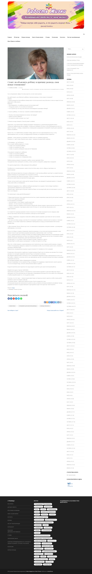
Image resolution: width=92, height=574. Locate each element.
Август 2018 (70, 385)
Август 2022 (70, 230)
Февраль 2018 (70, 405)
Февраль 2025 (70, 134)
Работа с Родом (60, 89)
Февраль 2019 (70, 365)
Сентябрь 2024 (70, 151)
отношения (46, 530)
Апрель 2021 (70, 283)
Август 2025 (70, 118)
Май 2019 (69, 355)
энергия (47, 564)
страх (43, 556)
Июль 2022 (69, 233)
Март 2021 (69, 286)
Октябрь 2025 (70, 115)
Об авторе (16, 37)
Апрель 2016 (70, 431)
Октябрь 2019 (70, 339)
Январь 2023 (70, 214)
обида (37, 530)
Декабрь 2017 (70, 411)
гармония (52, 509)
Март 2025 (69, 131)
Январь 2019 (70, 369)
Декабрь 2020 (70, 296)
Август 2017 (70, 425)
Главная (10, 37)
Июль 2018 (69, 388)
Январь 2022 (70, 253)
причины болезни (47, 543)
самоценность (38, 553)
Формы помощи (25, 37)
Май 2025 (69, 124)
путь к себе (47, 546)
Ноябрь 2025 (70, 111)
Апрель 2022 (70, 243)
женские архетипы (39, 519)
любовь (38, 528)
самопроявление (49, 551)
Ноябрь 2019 (70, 336)
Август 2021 (70, 270)
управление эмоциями (41, 559)
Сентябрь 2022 (70, 227)
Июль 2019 (69, 349)
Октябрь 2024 (70, 148)
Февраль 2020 (70, 326)
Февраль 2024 (70, 171)
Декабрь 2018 (70, 372)
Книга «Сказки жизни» (37, 37)
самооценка (37, 551)
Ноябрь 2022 (70, 220)
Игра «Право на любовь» (14, 41)
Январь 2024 (70, 174)
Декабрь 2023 (70, 177)
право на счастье (51, 540)
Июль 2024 (69, 157)
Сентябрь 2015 (70, 448)
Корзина (10, 520)
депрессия (44, 514)
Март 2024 (69, 167)
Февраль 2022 (70, 250)
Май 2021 (69, 280)
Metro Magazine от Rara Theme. (34, 571)
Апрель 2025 (70, 128)
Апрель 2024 (70, 164)
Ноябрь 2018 (70, 375)
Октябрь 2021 (70, 263)
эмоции (38, 564)
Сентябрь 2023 (70, 187)
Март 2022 (69, 247)
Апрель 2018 (70, 398)
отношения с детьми (38, 89)
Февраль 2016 (70, 438)
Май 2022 (69, 240)
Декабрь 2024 (70, 141)
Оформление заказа (13, 538)
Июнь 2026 (69, 88)
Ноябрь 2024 (70, 144)
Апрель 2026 (70, 95)
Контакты (62, 37)
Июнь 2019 (69, 352)
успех (52, 559)
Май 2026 (69, 92)
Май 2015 (69, 458)
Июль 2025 (69, 121)
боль (36, 509)
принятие (37, 543)
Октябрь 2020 (70, 303)
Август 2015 (70, 451)
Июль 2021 (69, 273)
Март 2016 (69, 435)
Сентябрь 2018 (70, 382)
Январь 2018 (70, 408)
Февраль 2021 (70, 289)
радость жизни (49, 548)
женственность (51, 519)
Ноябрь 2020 (70, 299)
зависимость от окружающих (43, 522)
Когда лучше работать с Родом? (55, 310)
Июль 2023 (69, 194)
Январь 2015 (70, 468)
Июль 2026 (69, 85)
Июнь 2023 (69, 197)
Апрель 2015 (70, 461)
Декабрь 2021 (70, 256)
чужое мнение (49, 561)
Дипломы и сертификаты (14, 531)
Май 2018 (69, 395)
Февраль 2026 (70, 101)
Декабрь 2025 (70, 108)
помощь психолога (44, 305)
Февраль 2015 (70, 464)
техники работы (52, 556)
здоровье (37, 525)
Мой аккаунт (11, 526)
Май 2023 (69, 200)
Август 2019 (70, 346)
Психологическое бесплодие (74, 57)
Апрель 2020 (70, 319)
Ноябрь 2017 (70, 415)
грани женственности (48, 512)
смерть (36, 556)
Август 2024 (70, 154)
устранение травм (39, 561)
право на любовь (40, 540)
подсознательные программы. (42, 535)
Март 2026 (69, 98)
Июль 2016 (69, 428)
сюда (13, 287)
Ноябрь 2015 (70, 444)
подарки (37, 532)
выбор (43, 509)
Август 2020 (70, 309)
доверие (52, 514)
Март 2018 (69, 402)
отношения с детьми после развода (28, 305)
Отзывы (48, 37)
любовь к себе (48, 527)
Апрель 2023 (70, 204)
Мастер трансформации (73, 37)
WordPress (50, 571)
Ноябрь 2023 (70, 181)
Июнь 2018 (69, 392)
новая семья (12, 305)
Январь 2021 (70, 293)
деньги (37, 514)
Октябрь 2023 (70, 184)
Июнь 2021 (69, 276)
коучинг (45, 525)
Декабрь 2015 (70, 441)
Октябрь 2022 (70, 223)
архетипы (48, 506)
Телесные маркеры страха (73, 60)
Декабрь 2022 (70, 217)
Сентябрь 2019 (70, 342)
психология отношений (50, 89)
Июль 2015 (69, 454)
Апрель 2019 (70, 359)
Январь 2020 (70, 329)
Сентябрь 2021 (70, 266)
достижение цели (41, 517)
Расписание (55, 37)
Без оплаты (10, 503)
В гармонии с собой (28, 89)
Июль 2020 (69, 313)
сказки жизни (49, 553)
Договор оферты (12, 507)
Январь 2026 (70, 105)
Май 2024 (69, 161)
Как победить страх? (13, 310)
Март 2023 (69, 207)
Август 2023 (70, 190)
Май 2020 (69, 316)
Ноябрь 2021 (70, 260)
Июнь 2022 (69, 237)
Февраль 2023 (70, 210)
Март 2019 (69, 362)
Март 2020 (69, 322)
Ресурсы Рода (38, 506)
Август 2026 (70, 82)
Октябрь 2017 (70, 418)
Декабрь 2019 (70, 332)
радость (38, 549)
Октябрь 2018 (70, 379)
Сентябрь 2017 (70, 421)
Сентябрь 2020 (70, 306)
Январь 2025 (70, 138)
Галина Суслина (13, 87)
